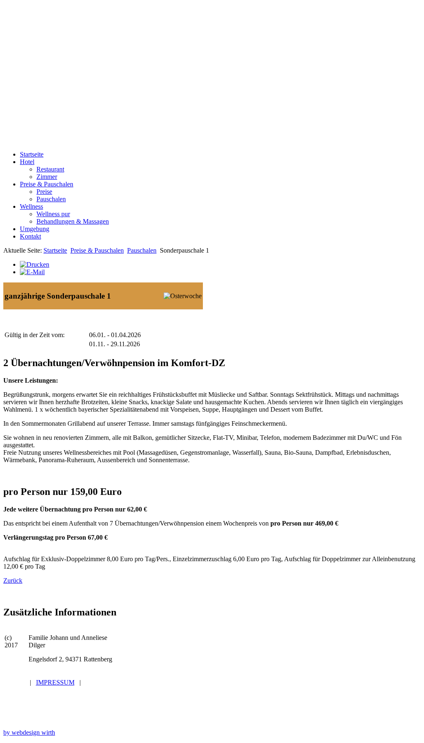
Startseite (55, 250)
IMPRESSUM (55, 682)
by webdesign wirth (29, 732)
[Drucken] (34, 264)
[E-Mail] (32, 271)
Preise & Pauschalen (97, 250)
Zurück (12, 580)
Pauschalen (142, 250)
